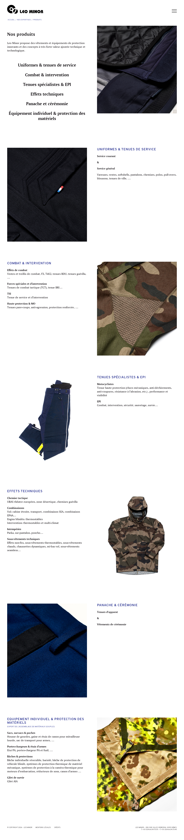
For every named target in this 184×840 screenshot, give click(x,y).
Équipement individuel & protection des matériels (47, 116)
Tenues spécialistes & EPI (47, 84)
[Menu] (172, 9)
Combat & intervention (47, 74)
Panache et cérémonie (47, 103)
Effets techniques (47, 94)
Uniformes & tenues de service (47, 65)
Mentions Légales (43, 827)
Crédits (57, 827)
